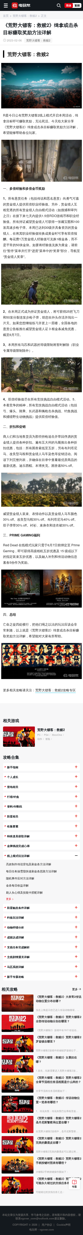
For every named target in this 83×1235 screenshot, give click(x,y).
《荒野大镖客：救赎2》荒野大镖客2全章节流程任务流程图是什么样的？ (58, 1079)
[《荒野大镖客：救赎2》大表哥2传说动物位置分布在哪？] (17, 1003)
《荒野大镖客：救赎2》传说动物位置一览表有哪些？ (58, 1100)
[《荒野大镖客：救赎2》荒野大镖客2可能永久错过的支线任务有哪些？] (17, 1185)
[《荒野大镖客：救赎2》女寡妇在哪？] (17, 1063)
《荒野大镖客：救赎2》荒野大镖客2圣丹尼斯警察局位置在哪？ (58, 1120)
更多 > (10, 899)
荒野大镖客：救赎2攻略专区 (55, 690)
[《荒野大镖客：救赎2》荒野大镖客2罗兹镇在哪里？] (17, 1043)
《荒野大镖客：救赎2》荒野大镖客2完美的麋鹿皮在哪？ (58, 1140)
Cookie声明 (64, 1225)
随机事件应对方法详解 (20, 878)
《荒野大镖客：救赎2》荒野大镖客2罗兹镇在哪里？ (58, 1039)
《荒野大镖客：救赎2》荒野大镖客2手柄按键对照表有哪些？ (58, 1160)
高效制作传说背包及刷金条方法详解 (28, 864)
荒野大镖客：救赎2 (38, 40)
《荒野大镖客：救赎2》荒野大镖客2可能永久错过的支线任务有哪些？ (58, 1181)
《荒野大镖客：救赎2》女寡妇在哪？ (56, 1059)
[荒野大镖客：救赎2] (19, 737)
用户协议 (47, 1225)
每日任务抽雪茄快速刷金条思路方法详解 (31, 871)
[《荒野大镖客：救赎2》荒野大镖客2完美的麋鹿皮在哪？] (17, 1144)
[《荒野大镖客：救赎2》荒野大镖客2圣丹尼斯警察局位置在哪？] (17, 1124)
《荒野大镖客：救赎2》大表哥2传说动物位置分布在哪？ (58, 999)
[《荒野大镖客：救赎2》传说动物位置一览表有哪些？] (17, 1104)
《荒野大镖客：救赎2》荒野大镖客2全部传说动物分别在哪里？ (58, 1019)
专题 (74, 1186)
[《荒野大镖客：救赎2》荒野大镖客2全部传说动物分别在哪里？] (17, 1023)
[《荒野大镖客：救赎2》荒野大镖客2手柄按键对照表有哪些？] (17, 1165)
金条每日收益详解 (17, 885)
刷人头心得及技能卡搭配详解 (24, 892)
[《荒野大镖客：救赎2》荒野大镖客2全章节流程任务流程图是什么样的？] (17, 1084)
